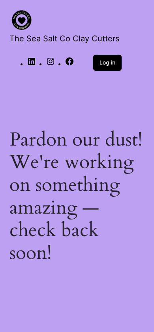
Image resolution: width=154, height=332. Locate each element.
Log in (107, 62)
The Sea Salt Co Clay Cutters (64, 38)
